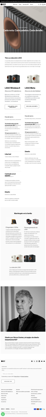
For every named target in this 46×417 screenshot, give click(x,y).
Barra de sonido (4, 393)
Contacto (33, 403)
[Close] (34, 4)
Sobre (20, 4)
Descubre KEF (26, 4)
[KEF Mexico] (3, 4)
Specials (18, 389)
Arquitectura (3, 399)
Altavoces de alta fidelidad (6, 389)
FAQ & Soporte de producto (37, 389)
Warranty (33, 395)
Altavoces (15, 4)
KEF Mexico (14, 413)
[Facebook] (32, 361)
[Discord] (44, 361)
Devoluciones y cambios (36, 393)
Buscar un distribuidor (35, 399)
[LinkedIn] (39, 361)
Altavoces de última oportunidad (23, 391)
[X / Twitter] (34, 361)
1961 (17, 393)
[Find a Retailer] (40, 4)
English (13, 409)
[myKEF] (44, 4)
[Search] (38, 4)
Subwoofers (3, 395)
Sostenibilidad (34, 397)
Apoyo (31, 4)
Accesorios (3, 401)
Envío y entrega (34, 391)
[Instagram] (36, 361)
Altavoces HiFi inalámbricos (7, 391)
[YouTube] (41, 361)
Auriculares (3, 397)
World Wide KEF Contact (36, 401)
